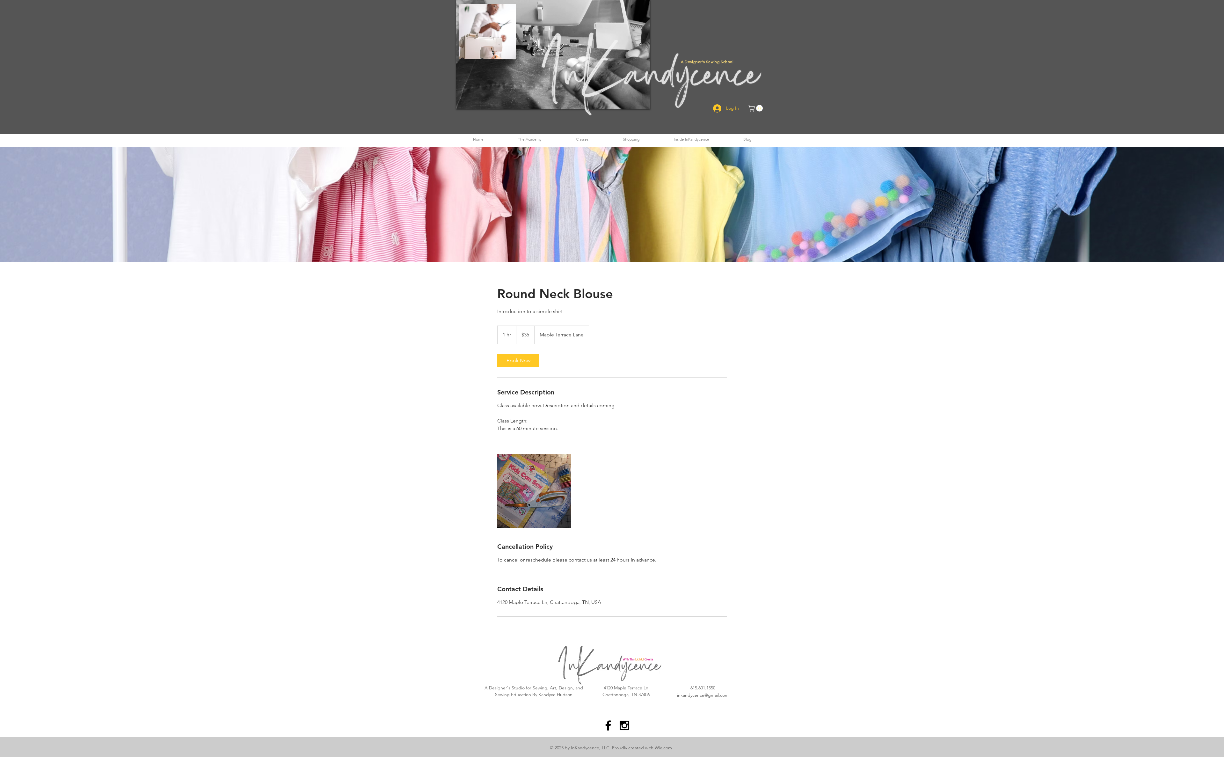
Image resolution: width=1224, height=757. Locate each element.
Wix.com (663, 748)
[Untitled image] (534, 491)
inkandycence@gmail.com (703, 695)
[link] (518, 360)
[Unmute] (475, 101)
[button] (530, 139)
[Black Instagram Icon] (624, 725)
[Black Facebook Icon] (608, 725)
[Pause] (464, 101)
